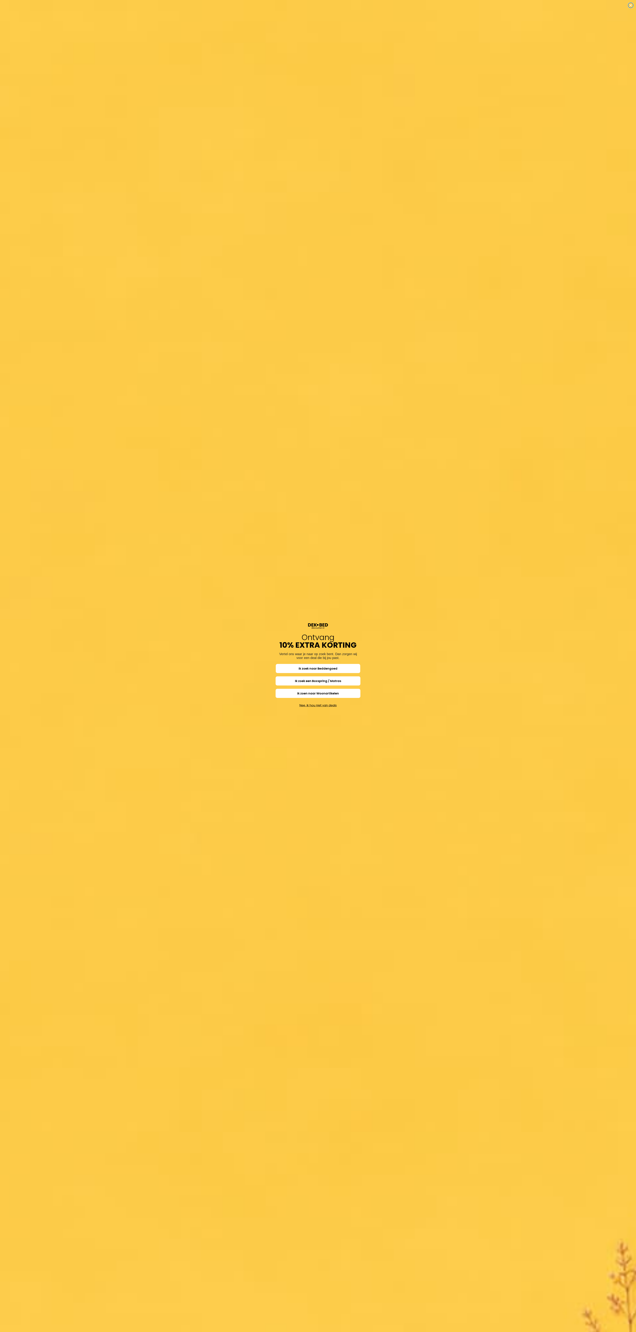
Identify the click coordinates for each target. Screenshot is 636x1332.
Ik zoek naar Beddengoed (318, 668)
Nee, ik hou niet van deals (318, 705)
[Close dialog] (630, 5)
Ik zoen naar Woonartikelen (318, 693)
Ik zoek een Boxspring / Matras (318, 681)
